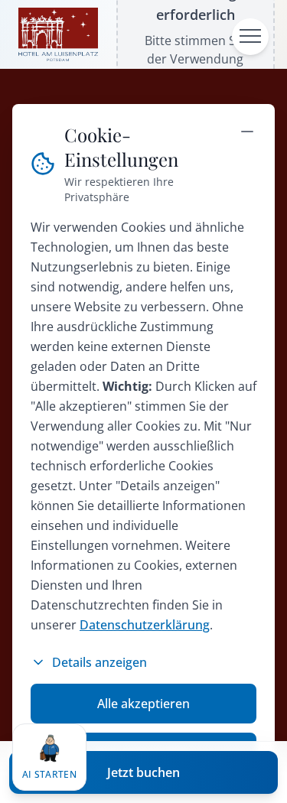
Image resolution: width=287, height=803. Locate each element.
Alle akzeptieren (143, 703)
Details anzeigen (99, 662)
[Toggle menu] (250, 36)
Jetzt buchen (143, 772)
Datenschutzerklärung (145, 624)
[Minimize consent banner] (247, 131)
